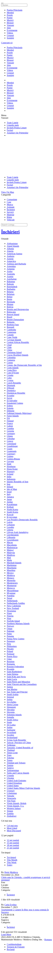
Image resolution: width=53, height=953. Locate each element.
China (9, 350)
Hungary (11, 471)
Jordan (10, 502)
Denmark (11, 385)
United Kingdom (14, 783)
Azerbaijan (12, 279)
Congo (10, 362)
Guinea (10, 456)
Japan (9, 499)
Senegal (10, 697)
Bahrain (10, 284)
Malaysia (11, 552)
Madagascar (12, 547)
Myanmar (11, 593)
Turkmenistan (13, 770)
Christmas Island (14, 352)
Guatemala (11, 451)
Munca (10, 204)
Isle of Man (12, 489)
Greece (10, 441)
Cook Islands (13, 367)
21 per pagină (13, 848)
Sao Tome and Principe (17, 692)
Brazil (9, 317)
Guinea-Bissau (13, 459)
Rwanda (10, 669)
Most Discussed (14, 830)
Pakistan (10, 631)
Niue (9, 618)
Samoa (10, 687)
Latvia (9, 522)
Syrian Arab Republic (16, 740)
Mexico (10, 573)
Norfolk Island (13, 621)
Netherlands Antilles (16, 603)
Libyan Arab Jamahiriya (17, 532)
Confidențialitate (14, 944)
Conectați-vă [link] (6, 43)
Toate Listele (12, 122)
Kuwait (10, 514)
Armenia (11, 269)
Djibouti (10, 388)
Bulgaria (10, 322)
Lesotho (10, 527)
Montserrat (11, 585)
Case (9, 202)
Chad (9, 345)
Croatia (10, 375)
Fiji (8, 418)
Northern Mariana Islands (18, 623)
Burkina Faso (13, 324)
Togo (9, 755)
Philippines (12, 646)
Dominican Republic (16, 393)
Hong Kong (12, 469)
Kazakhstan (12, 504)
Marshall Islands (14, 562)
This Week (11, 862)
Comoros (11, 360)
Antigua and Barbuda (16, 264)
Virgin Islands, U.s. (15, 806)
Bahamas (11, 281)
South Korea (12, 512)
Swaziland (11, 732)
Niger (9, 613)
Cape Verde (12, 337)
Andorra (10, 256)
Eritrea (10, 405)
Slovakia (11, 709)
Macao (10, 542)
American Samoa (14, 253)
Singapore (11, 707)
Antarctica (11, 261)
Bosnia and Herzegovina (18, 309)
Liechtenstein (13, 535)
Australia (11, 274)
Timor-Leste (12, 752)
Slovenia (11, 712)
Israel (9, 492)
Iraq (8, 484)
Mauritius (11, 570)
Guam (9, 449)
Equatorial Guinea (15, 403)
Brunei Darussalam (15, 319)
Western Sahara (14, 808)
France (10, 423)
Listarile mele (13, 125)
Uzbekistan (12, 793)
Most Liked (12, 828)
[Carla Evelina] (26, 902)
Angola (10, 259)
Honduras (11, 466)
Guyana (10, 461)
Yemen (10, 811)
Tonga (9, 760)
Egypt (9, 398)
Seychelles (11, 702)
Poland (10, 651)
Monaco (10, 578)
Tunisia (10, 765)
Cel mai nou (12, 825)
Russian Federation (15, 666)
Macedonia (12, 545)
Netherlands (12, 600)
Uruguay (11, 790)
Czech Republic (14, 383)
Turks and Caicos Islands (18, 773)
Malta (9, 560)
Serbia (9, 699)
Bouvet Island (13, 314)
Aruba (9, 271)
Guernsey (11, 454)
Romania (11, 664)
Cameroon (11, 332)
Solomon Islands (14, 714)
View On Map (7, 192)
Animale (10, 207)
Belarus (10, 291)
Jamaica (10, 497)
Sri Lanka (11, 725)
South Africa (12, 720)
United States (13, 785)
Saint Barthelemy (14, 671)
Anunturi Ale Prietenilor (17, 133)
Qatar (9, 659)
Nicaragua (11, 611)
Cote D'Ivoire (13, 373)
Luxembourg (12, 540)
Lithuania (11, 537)
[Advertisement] (26, 156)
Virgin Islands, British (16, 803)
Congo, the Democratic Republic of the (24, 365)
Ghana (10, 436)
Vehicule (11, 220)
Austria (10, 276)
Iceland (10, 474)
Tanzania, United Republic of (20, 747)
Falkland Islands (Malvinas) (19, 413)
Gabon (10, 426)
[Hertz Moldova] (26, 870)
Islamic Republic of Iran (17, 481)
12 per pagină (13, 840)
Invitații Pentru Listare (17, 128)
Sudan (9, 727)
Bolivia (10, 307)
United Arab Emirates (16, 780)
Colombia (11, 357)
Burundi (10, 327)
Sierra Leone (12, 704)
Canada (10, 335)
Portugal (10, 654)
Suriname (11, 730)
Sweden (10, 735)
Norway (10, 626)
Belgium (10, 294)
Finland (10, 421)
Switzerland (12, 737)
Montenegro (12, 583)
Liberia (10, 530)
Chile (9, 347)
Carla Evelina (10, 904)
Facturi (10, 130)
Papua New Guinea (15, 638)
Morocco (11, 588)
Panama (10, 636)
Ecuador (10, 395)
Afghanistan (12, 243)
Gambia (10, 428)
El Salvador (12, 400)
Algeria (10, 251)
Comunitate (12, 199)
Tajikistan (11, 745)
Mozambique (13, 590)
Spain (9, 722)
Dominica (11, 390)
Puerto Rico (12, 656)
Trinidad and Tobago (16, 763)
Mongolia (11, 580)
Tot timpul (11, 857)
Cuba (9, 378)
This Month (12, 860)
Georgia (10, 431)
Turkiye (10, 768)
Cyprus (10, 380)
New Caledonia (14, 606)
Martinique (12, 565)
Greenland (11, 443)
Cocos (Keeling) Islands (17, 355)
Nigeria (10, 616)
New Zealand (13, 608)
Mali (9, 557)
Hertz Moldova (11, 872)
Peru (9, 644)
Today (9, 865)
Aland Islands (13, 246)
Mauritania (11, 568)
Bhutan (10, 304)
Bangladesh (12, 286)
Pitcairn (10, 649)
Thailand (11, 750)
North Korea (12, 509)
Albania (10, 248)
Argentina (11, 266)
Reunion (10, 661)
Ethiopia (10, 411)
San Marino (12, 689)
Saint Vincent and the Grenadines (22, 684)
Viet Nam (11, 801)
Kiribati (10, 507)
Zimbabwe (11, 816)
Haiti (9, 464)
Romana (48, 939)
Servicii (10, 212)
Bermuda (11, 302)
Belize (9, 297)
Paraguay (11, 641)
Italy (9, 494)
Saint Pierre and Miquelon (18, 682)
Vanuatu (10, 796)
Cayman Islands (14, 340)
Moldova (11, 575)
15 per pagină (13, 843)
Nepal (9, 598)
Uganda (10, 775)
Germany (11, 433)
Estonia (10, 408)
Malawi (10, 550)
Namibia (10, 595)
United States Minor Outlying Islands (23, 788)
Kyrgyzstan (12, 517)
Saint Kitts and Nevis (16, 676)
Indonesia (11, 479)
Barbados (11, 289)
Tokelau (10, 758)
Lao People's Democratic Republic (22, 519)
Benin (9, 299)
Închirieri (11, 209)
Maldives (11, 555)
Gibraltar (11, 438)
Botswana (11, 312)
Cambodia (11, 329)
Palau (9, 633)
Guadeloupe (12, 446)
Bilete (9, 217)
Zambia (10, 813)
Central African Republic (18, 342)
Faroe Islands (13, 416)
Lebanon (11, 525)
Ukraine (10, 778)
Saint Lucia (12, 679)
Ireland (10, 487)
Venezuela (11, 798)
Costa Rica (12, 370)
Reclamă (11, 949)
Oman (9, 628)
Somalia (10, 717)
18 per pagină (13, 845)
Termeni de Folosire (16, 947)
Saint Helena (12, 674)
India (9, 476)
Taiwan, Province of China (19, 742)
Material (10, 214)
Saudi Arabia (12, 694)
